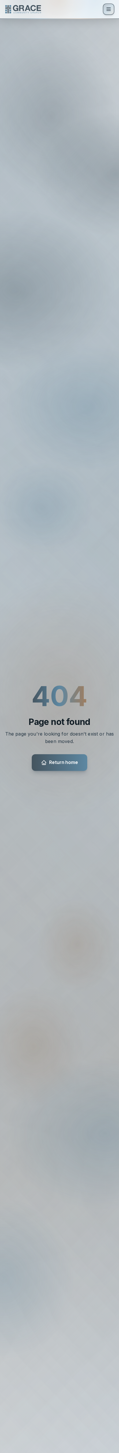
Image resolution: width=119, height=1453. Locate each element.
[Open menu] (108, 9)
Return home (63, 762)
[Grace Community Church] (23, 9)
